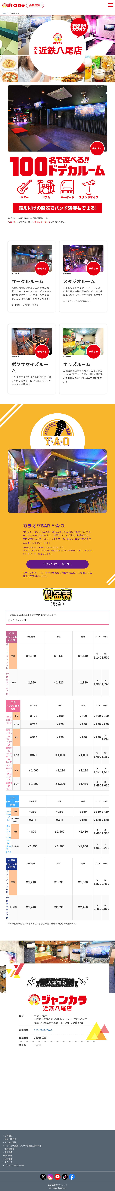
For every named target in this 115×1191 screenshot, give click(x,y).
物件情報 (8, 1155)
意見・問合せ (10, 1139)
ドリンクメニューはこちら (57, 564)
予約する (97, 148)
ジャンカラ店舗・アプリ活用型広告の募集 (22, 1146)
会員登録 (34, 5)
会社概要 (8, 1159)
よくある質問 (10, 1142)
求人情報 (8, 1152)
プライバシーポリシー (14, 1165)
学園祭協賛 (9, 1149)
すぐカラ (8, 1162)
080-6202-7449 (43, 1030)
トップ (5, 13)
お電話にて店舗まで (41, 221)
